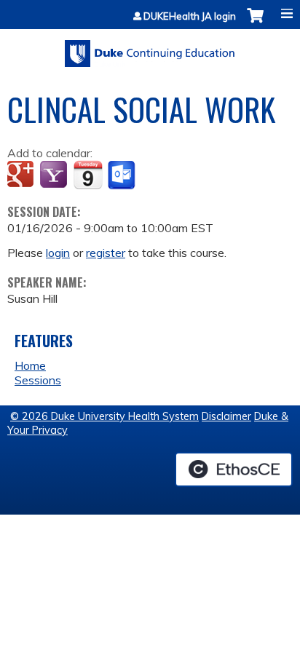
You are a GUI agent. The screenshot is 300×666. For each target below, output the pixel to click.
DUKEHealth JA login (189, 16)
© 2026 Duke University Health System (104, 416)
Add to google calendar (22, 175)
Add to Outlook (123, 175)
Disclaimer (226, 416)
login (58, 252)
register (105, 252)
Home (30, 365)
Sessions (38, 380)
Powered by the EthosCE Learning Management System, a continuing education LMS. (234, 469)
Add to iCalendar (88, 174)
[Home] (150, 48)
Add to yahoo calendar (55, 175)
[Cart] (255, 23)
